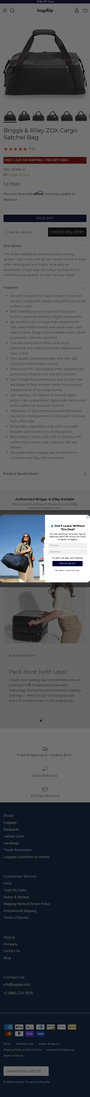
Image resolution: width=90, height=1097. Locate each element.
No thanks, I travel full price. (67, 570)
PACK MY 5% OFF (67, 563)
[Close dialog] (88, 517)
